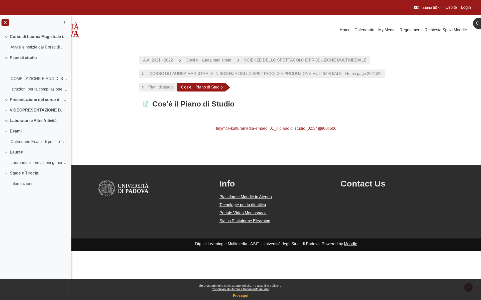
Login (466, 7)
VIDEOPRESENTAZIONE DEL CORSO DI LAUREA (39, 110)
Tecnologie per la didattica (242, 205)
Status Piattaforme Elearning (244, 221)
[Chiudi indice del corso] (5, 22)
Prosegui (240, 296)
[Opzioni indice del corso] (64, 22)
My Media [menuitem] (387, 30)
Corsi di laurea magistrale (208, 60)
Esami (16, 131)
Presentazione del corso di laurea (39, 100)
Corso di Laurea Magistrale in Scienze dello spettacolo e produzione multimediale (39, 36)
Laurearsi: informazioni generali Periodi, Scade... (39, 162)
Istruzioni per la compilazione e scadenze (39, 89)
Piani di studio (23, 58)
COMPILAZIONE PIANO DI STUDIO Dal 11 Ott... (39, 78)
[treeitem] (36, 42)
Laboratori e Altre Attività (33, 120)
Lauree (16, 152)
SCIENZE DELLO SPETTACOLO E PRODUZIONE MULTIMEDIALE (305, 60)
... (12, 68)
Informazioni (21, 184)
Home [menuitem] (345, 30)
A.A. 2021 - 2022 (158, 60)
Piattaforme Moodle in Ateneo (245, 197)
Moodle (350, 244)
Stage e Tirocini (24, 173)
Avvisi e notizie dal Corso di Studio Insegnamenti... (39, 47)
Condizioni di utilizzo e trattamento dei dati (240, 289)
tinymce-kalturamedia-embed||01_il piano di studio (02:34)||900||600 (276, 128)
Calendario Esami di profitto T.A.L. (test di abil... (39, 142)
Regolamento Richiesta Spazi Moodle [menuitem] (433, 30)
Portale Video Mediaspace (243, 213)
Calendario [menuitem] (364, 30)
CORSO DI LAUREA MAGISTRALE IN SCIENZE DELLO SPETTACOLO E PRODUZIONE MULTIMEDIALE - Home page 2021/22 (265, 74)
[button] (427, 7)
